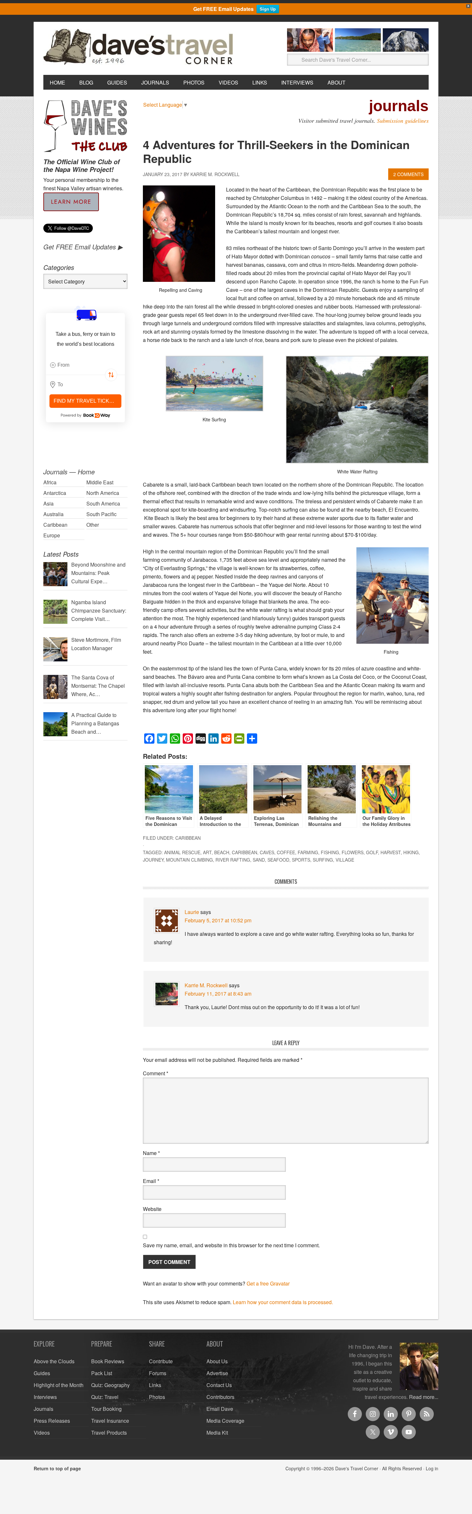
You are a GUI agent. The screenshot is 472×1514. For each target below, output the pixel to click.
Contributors (220, 1397)
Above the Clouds (54, 1361)
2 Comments (408, 174)
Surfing (323, 859)
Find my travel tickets (86, 401)
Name (151, 1153)
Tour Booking (106, 1408)
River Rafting (232, 859)
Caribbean (188, 838)
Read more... (423, 1397)
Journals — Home (69, 471)
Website (152, 1209)
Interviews (45, 1397)
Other (92, 524)
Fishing (330, 852)
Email (151, 1181)
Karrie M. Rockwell (206, 985)
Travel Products (109, 1432)
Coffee (286, 852)
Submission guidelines (403, 120)
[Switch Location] (111, 375)
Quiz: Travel (104, 1397)
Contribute (161, 1361)
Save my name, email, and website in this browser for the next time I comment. (231, 1245)
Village (345, 859)
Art (207, 852)
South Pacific (101, 514)
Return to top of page (57, 1468)
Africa (50, 482)
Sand (259, 859)
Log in (432, 1468)
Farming (308, 852)
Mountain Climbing (189, 859)
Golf (372, 852)
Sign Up (268, 9)
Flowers (352, 852)
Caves (267, 852)
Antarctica (54, 493)
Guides (42, 1373)
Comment (155, 1073)
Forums (157, 1373)
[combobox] (85, 365)
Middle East (99, 482)
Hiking (411, 852)
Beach (221, 852)
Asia (48, 503)
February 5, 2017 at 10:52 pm (218, 920)
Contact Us (219, 1385)
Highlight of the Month (58, 1385)
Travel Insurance (110, 1420)
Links (155, 1385)
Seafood (278, 859)
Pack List (101, 1373)
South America (103, 503)
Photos (157, 1397)
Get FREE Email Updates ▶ (83, 246)
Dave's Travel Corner (139, 47)
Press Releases (52, 1420)
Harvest (390, 852)
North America (102, 493)
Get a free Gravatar (268, 1283)
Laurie (192, 912)
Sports (301, 859)
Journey (153, 859)
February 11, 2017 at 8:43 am (218, 993)
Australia (53, 514)
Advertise (217, 1373)
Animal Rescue (182, 852)
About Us (217, 1361)
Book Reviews (107, 1361)
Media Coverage (225, 1420)
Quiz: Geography (110, 1385)
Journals (43, 1408)
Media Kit (217, 1432)
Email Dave (219, 1408)
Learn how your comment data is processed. (283, 1302)
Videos (42, 1432)
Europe (51, 535)
